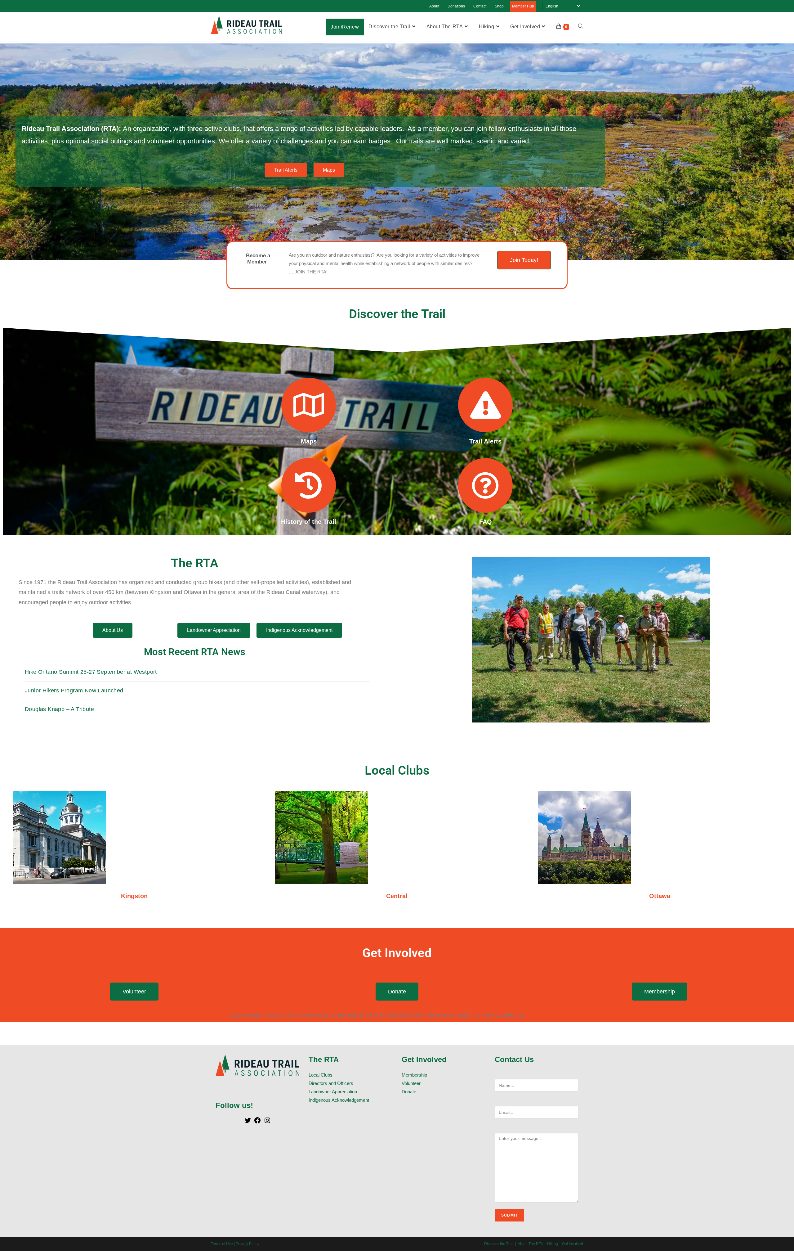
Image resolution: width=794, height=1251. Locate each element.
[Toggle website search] (580, 27)
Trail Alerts (485, 441)
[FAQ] (485, 485)
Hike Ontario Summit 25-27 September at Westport (91, 672)
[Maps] (308, 405)
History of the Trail (308, 521)
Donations (456, 6)
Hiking (552, 1244)
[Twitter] (248, 1122)
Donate (409, 1091)
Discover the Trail (499, 1244)
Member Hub (523, 6)
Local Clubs (320, 1075)
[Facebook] (257, 1122)
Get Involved (572, 1244)
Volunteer (411, 1083)
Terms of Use (222, 1244)
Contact (479, 6)
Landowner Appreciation (333, 1091)
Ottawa (659, 896)
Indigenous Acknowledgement (339, 1100)
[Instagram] (267, 1122)
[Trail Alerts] (485, 405)
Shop (499, 6)
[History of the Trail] (308, 485)
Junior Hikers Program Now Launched (74, 690)
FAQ (485, 521)
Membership (414, 1075)
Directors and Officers (331, 1083)
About (434, 6)
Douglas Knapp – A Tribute (59, 709)
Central (397, 896)
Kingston (134, 896)
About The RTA (530, 1244)
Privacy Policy (247, 1244)
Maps (309, 441)
